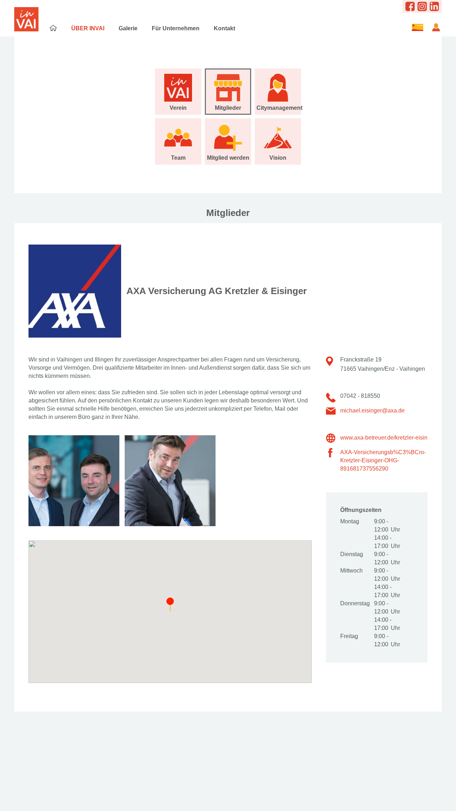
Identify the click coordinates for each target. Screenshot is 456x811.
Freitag (349, 636)
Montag (349, 521)
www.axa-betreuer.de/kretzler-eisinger (388, 438)
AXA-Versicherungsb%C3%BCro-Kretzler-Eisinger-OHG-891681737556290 (383, 460)
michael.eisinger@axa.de (372, 410)
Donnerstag (354, 603)
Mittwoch (351, 571)
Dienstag (351, 554)
